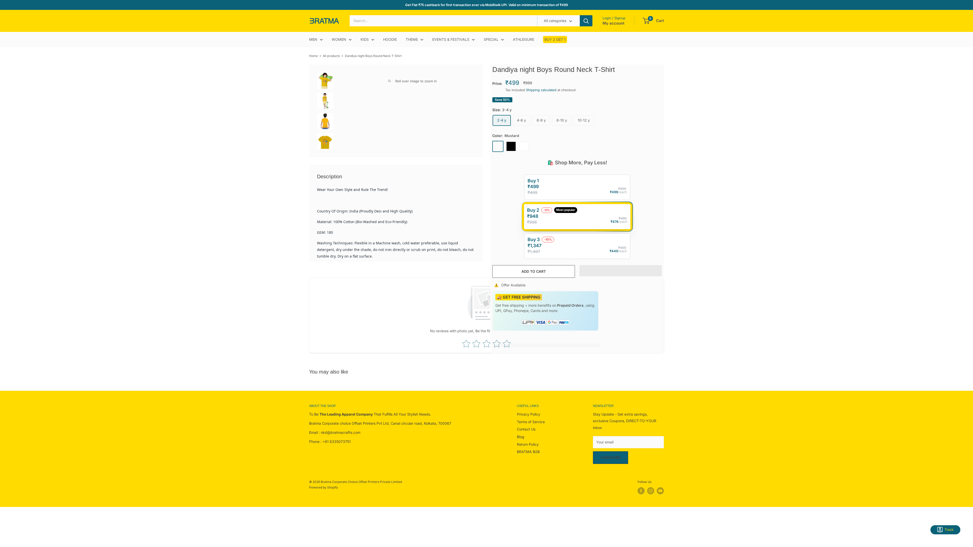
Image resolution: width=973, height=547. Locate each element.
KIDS (365, 39)
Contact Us (526, 429)
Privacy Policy (528, 414)
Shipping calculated (541, 90)
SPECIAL (491, 39)
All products (331, 56)
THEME (412, 39)
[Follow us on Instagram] (650, 490)
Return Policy (528, 444)
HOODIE (390, 39)
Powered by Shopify (323, 487)
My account (613, 23)
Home (313, 56)
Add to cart (533, 271)
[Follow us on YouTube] (660, 490)
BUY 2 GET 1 (555, 39)
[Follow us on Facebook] (641, 490)
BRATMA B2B (528, 452)
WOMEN (339, 39)
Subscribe (610, 457)
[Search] (586, 20)
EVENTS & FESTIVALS (450, 39)
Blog (520, 437)
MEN (313, 39)
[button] (620, 270)
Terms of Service (531, 422)
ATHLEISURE (523, 39)
